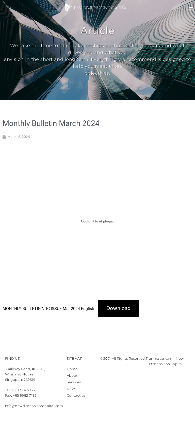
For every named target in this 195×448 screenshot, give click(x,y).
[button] (189, 7)
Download (118, 308)
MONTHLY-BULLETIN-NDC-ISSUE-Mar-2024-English (48, 308)
